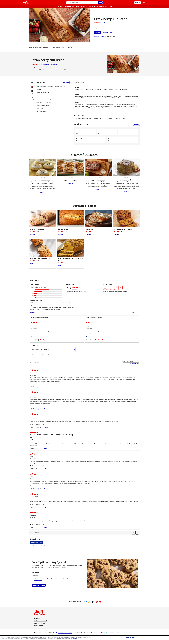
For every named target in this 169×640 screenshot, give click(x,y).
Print (32, 91)
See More (136, 124)
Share (32, 94)
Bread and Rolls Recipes (111, 14)
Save (98, 32)
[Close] (166, 637)
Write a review (109, 22)
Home (95, 14)
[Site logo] (40, 613)
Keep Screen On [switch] (32, 99)
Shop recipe (66, 82)
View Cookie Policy (72, 638)
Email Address (36, 572)
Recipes (101, 14)
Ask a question (117, 22)
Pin (32, 87)
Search (100, 2)
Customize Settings (129, 637)
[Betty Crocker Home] (26, 3)
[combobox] (83, 2)
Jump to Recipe (108, 32)
